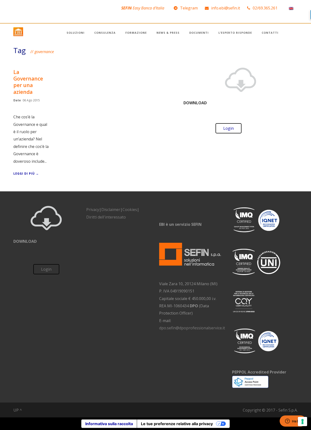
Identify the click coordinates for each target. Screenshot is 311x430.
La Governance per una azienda (28, 82)
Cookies (129, 209)
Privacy (92, 209)
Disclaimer (110, 209)
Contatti (270, 32)
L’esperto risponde (235, 32)
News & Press (168, 32)
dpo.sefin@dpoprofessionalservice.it (192, 328)
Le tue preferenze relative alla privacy (177, 423)
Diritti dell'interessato (106, 217)
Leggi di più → (26, 173)
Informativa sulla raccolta (109, 423)
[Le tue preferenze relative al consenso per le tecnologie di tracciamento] (302, 421)
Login (228, 128)
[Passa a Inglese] (291, 8)
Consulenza (105, 32)
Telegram (189, 8)
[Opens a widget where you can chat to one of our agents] (292, 421)
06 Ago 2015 (31, 100)
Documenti (199, 32)
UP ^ (17, 410)
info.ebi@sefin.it (225, 8)
